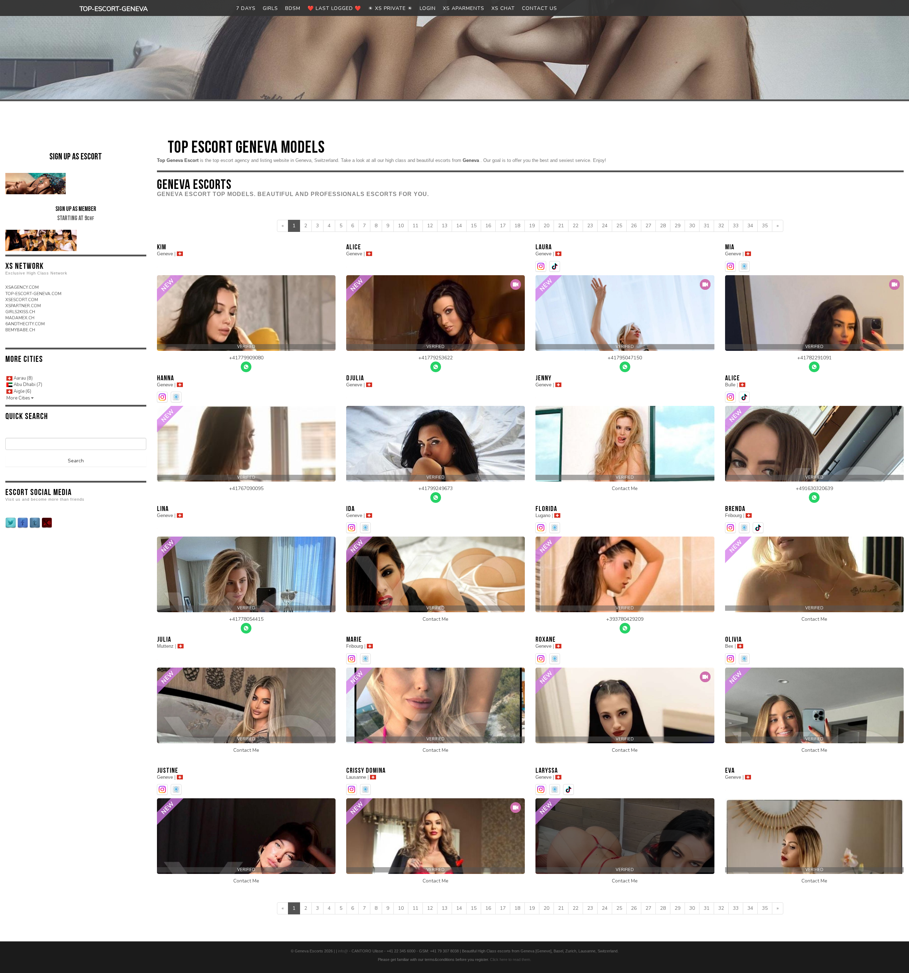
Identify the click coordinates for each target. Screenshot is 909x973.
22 (575, 225)
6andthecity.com (25, 324)
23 (590, 225)
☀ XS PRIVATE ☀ (390, 8)
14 (459, 225)
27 (648, 225)
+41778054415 (246, 619)
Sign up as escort (75, 156)
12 (430, 225)
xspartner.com (23, 306)
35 (765, 225)
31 (706, 225)
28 (663, 225)
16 (488, 225)
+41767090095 (246, 488)
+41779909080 (246, 357)
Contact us (539, 8)
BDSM (292, 8)
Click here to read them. (510, 959)
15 (474, 225)
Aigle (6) (21, 391)
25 (619, 225)
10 (401, 225)
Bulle (730, 384)
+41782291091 (814, 357)
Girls (270, 8)
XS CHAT (503, 8)
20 (546, 225)
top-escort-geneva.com (33, 294)
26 (634, 225)
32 (721, 225)
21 (561, 225)
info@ (343, 951)
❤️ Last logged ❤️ (334, 8)
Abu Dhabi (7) (27, 384)
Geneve (165, 253)
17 (503, 225)
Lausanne (356, 777)
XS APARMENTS (463, 8)
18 (517, 225)
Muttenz (165, 646)
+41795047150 (625, 357)
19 (532, 225)
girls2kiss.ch (20, 312)
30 (692, 225)
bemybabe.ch (20, 330)
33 (736, 225)
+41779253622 (435, 357)
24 (605, 225)
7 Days (246, 8)
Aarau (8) (22, 378)
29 (677, 225)
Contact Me (625, 488)
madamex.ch (19, 318)
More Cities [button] (18, 398)
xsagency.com (22, 287)
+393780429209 (624, 619)
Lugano (542, 515)
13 (444, 225)
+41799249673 (435, 488)
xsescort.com (21, 300)
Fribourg (733, 515)
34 (750, 225)
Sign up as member (75, 213)
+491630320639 (814, 488)
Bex (729, 646)
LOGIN (428, 8)
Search (76, 460)
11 (415, 225)
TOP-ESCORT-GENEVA (114, 9)
